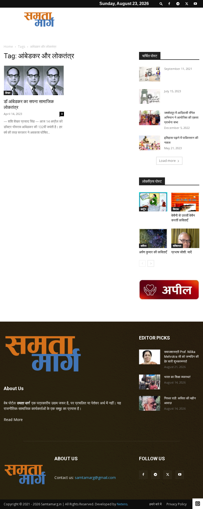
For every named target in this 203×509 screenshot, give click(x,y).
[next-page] (150, 263)
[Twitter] (187, 3)
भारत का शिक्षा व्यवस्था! (177, 377)
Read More (13, 419)
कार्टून (143, 209)
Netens (122, 504)
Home (8, 46)
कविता (143, 246)
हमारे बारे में (155, 504)
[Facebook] (169, 3)
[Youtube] (195, 3)
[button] (161, 4)
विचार (7, 93)
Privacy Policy (177, 504)
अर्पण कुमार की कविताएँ (153, 252)
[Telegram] (178, 3)
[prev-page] (142, 263)
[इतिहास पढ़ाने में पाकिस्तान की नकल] (149, 142)
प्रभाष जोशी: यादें (181, 252)
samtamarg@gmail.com (95, 477)
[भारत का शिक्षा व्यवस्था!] (149, 382)
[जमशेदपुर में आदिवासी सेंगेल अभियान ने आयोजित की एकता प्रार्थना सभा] (149, 117)
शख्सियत (177, 246)
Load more (167, 160)
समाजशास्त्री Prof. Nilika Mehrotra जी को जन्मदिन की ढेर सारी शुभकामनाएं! (181, 356)
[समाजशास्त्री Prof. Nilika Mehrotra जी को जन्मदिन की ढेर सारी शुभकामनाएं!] (149, 357)
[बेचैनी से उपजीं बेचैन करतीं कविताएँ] (185, 201)
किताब (176, 209)
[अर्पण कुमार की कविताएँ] (153, 238)
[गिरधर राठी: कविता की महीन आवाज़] (149, 403)
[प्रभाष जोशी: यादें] (185, 238)
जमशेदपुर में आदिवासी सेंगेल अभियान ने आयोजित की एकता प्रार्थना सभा (181, 117)
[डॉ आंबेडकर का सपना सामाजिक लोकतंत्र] (34, 80)
